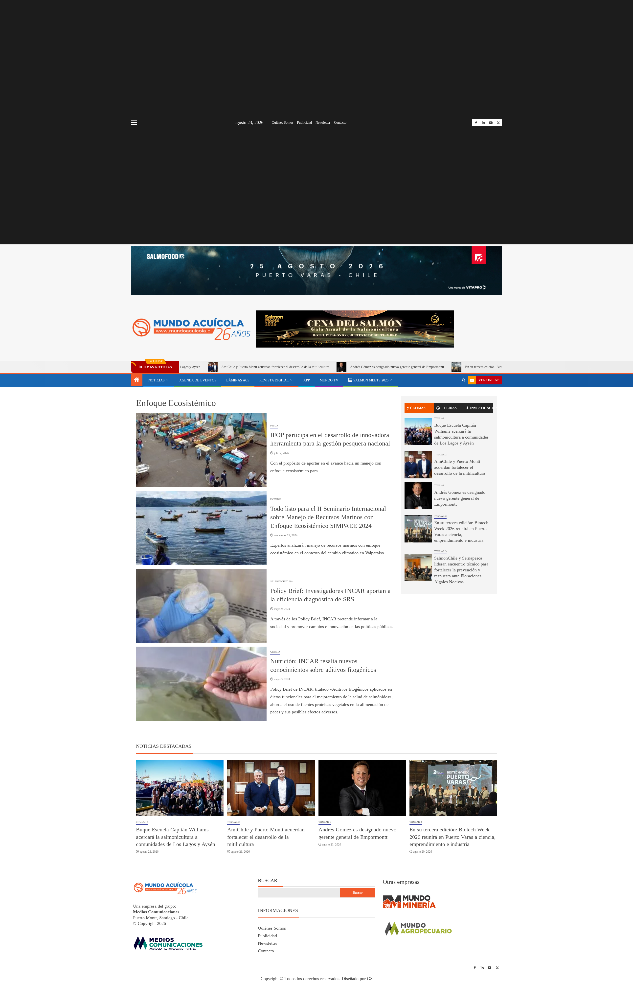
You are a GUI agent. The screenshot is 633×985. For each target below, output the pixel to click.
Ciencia (275, 651)
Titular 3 (440, 516)
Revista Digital (274, 380)
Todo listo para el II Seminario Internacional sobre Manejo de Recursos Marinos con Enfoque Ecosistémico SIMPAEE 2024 (328, 517)
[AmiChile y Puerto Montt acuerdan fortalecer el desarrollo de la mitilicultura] (418, 464)
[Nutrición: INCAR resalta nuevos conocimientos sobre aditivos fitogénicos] (201, 684)
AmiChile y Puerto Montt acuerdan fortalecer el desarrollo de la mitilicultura (224, 367)
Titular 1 (440, 418)
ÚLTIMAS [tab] (418, 408)
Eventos (275, 499)
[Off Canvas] (134, 122)
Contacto (340, 122)
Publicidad (304, 122)
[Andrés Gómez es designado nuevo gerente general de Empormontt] (418, 495)
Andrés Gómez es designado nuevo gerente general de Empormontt (346, 367)
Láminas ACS (237, 380)
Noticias (156, 380)
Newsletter (323, 122)
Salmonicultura (281, 581)
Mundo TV (329, 380)
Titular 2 (440, 454)
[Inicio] (136, 380)
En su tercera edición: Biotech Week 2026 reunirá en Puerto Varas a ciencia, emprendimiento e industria (487, 367)
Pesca (274, 425)
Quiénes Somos (282, 122)
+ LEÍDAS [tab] (449, 408)
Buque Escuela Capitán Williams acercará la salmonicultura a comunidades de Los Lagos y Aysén (175, 836)
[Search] (463, 380)
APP (306, 380)
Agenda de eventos (197, 380)
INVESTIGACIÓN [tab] (481, 408)
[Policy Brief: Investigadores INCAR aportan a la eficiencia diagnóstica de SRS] (201, 606)
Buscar (267, 880)
